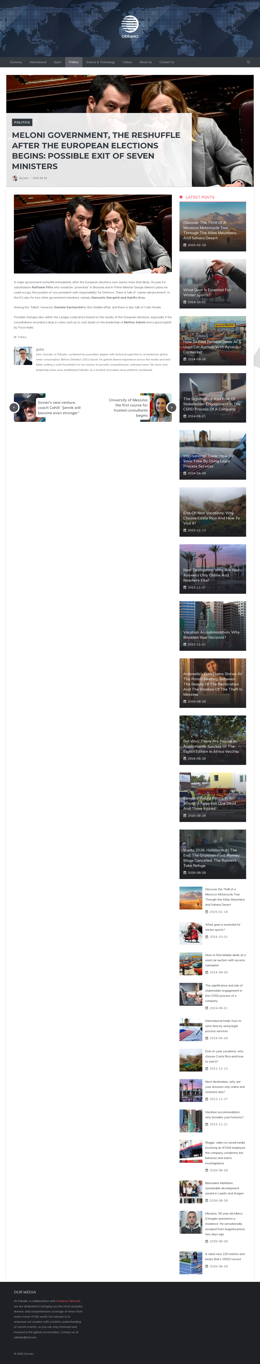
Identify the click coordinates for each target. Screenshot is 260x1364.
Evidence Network (68, 1301)
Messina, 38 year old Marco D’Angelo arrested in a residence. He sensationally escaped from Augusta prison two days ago (225, 1223)
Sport (57, 62)
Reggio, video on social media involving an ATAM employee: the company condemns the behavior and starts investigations (225, 1153)
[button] (248, 62)
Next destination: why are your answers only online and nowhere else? (211, 575)
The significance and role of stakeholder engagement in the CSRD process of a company (212, 403)
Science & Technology (100, 62)
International (38, 62)
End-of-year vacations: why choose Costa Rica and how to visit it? (211, 517)
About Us (146, 62)
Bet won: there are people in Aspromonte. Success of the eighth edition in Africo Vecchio (211, 746)
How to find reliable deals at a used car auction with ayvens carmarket (212, 346)
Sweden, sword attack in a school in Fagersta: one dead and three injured (209, 803)
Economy (16, 62)
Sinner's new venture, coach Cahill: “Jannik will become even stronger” (59, 407)
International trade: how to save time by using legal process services (208, 460)
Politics (74, 62)
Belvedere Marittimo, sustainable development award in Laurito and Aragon (224, 1188)
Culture (127, 62)
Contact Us (167, 62)
